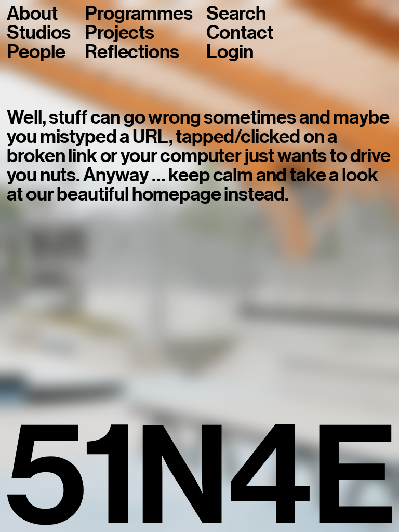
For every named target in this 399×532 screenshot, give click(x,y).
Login (229, 52)
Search (235, 13)
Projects (119, 33)
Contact (239, 33)
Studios (39, 33)
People (36, 52)
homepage (176, 194)
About (32, 13)
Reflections (132, 52)
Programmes (138, 13)
